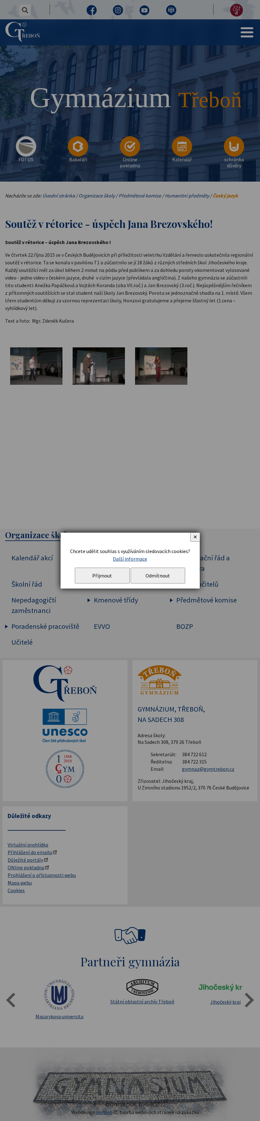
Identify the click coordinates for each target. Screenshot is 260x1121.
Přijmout (102, 575)
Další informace (130, 559)
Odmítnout (158, 575)
